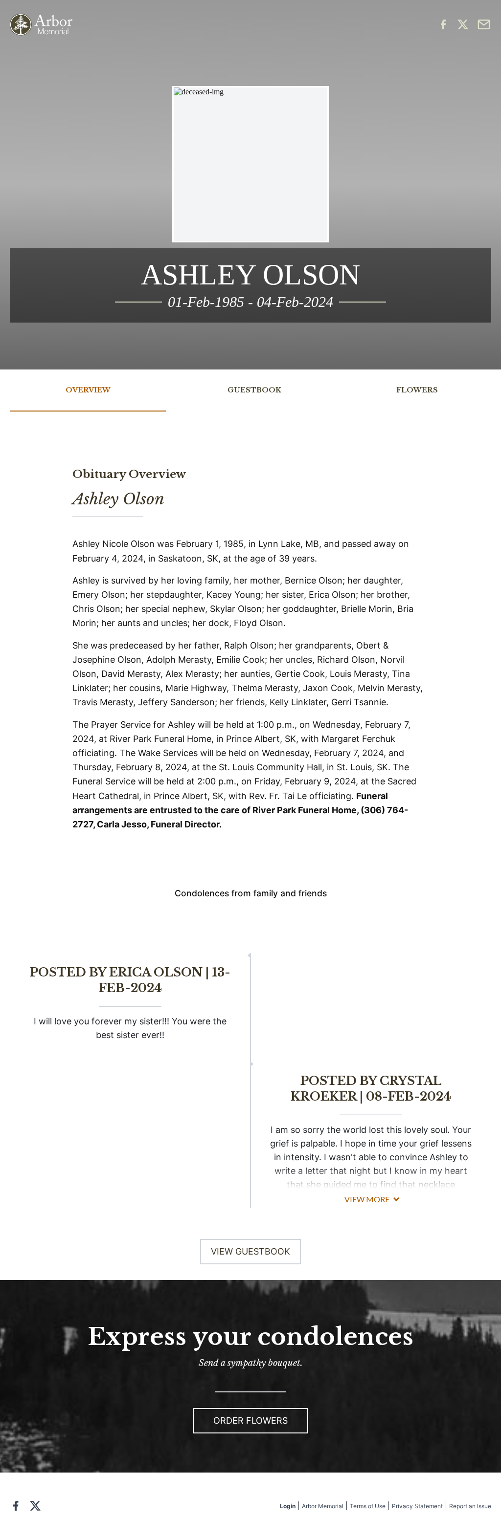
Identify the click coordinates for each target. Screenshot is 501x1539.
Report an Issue (470, 1506)
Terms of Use (368, 1506)
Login (288, 1506)
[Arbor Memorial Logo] (41, 25)
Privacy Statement (417, 1506)
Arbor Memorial (322, 1506)
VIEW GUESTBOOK (250, 1251)
